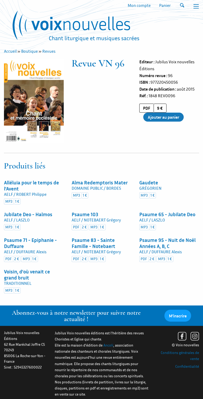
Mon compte (139, 5)
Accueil (10, 51)
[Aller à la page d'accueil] (76, 27)
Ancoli (108, 345)
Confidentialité (187, 366)
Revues (49, 51)
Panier (165, 5)
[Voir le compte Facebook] (182, 336)
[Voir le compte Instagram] (195, 336)
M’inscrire (178, 315)
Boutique (29, 51)
